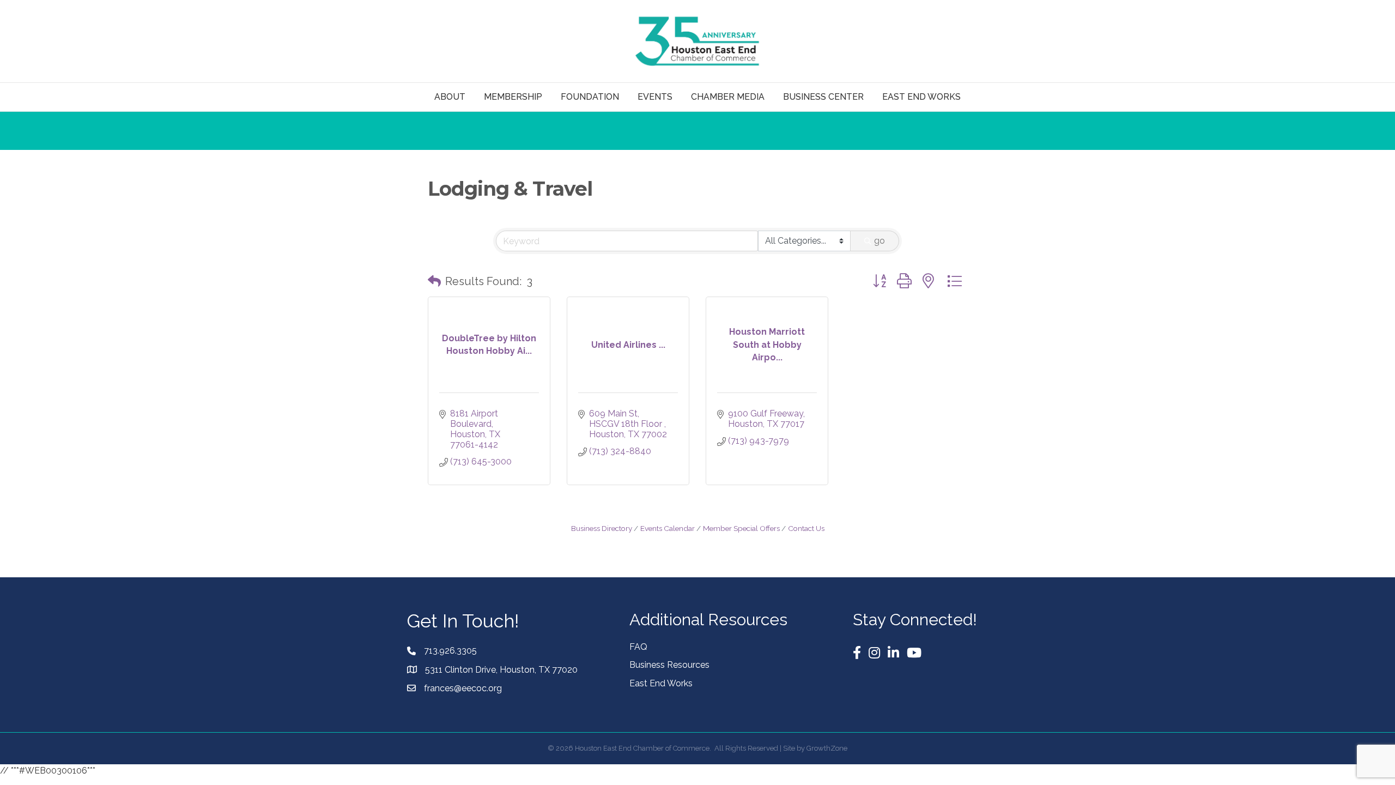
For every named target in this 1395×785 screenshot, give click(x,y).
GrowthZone (826, 748)
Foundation (590, 97)
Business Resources (669, 665)
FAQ (638, 647)
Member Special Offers (741, 528)
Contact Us (806, 528)
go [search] (879, 240)
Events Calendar (667, 528)
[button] (434, 281)
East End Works (661, 683)
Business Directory (601, 528)
